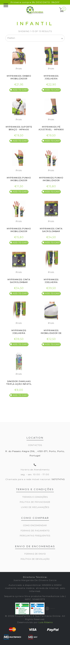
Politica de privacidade (35, 502)
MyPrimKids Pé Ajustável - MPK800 (51, 128)
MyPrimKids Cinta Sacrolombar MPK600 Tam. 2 (19, 282)
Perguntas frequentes (35, 535)
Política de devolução (35, 559)
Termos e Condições (35, 497)
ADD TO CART (20, 89)
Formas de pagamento (35, 530)
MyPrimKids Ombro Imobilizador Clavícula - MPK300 (19, 79)
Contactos (35, 445)
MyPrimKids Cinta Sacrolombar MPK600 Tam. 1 (51, 231)
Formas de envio (35, 554)
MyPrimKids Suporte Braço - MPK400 (19, 128)
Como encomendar (35, 525)
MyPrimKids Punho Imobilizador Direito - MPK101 (51, 180)
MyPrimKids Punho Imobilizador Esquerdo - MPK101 (19, 231)
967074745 (58, 479)
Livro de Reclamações (35, 507)
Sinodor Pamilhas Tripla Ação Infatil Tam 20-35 (19, 384)
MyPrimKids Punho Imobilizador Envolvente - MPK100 (19, 180)
